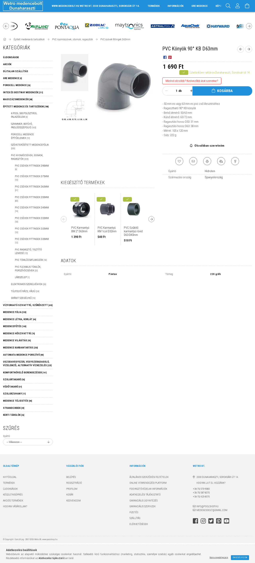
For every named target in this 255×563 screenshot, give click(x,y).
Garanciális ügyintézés (143, 500)
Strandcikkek (13, 407)
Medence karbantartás (20, 347)
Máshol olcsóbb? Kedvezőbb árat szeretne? (192, 81)
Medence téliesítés (17, 400)
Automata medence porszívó (23, 354)
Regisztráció (74, 482)
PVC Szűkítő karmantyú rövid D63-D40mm (133, 231)
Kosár (69, 494)
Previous (6, 26)
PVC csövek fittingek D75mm (32, 178)
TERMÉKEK (154, 5)
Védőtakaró (12, 386)
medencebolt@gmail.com (211, 510)
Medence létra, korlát (19, 319)
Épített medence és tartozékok (26, 106)
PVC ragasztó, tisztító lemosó (28, 251)
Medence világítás (17, 340)
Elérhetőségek (138, 524)
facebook (195, 521)
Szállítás (134, 518)
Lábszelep (22, 277)
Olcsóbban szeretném (209, 145)
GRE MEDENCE (199, 5)
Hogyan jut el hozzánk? (209, 482)
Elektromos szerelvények (28, 284)
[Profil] (237, 6)
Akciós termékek (13, 500)
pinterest (218, 521)
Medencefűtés (14, 326)
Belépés (71, 477)
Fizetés (133, 512)
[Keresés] (228, 6)
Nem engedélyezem (219, 557)
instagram (203, 521)
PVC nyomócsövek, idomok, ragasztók (27, 157)
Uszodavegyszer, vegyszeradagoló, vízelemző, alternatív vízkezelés (27, 363)
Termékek (9, 482)
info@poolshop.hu (207, 506)
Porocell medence (16, 85)
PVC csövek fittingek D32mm (32, 220)
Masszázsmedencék (17, 99)
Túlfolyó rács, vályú (25, 291)
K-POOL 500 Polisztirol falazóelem (24, 115)
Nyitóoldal (10, 477)
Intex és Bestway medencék (23, 92)
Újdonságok (10, 488)
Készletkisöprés (13, 494)
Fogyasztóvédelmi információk (148, 488)
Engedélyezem (240, 557)
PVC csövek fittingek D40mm (32, 209)
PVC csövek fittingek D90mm (32, 167)
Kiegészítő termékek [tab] (83, 182)
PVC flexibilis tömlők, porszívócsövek (28, 268)
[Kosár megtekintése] (247, 6)
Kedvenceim (73, 500)
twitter (211, 521)
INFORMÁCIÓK (175, 5)
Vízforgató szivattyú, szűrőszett (28, 305)
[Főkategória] (5, 39)
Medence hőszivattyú (19, 333)
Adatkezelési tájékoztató (145, 494)
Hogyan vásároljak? (15, 506)
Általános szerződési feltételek (149, 477)
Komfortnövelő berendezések (25, 372)
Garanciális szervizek (142, 506)
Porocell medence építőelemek (22, 136)
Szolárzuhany (14, 393)
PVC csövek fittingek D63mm (32, 188)
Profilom (71, 488)
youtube (226, 521)
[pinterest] (169, 57)
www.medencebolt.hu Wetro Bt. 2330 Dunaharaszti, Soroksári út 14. (96, 5)
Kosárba (225, 90)
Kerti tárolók (13, 414)
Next (249, 26)
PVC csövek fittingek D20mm (32, 240)
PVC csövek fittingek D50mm (32, 199)
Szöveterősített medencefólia (30, 146)
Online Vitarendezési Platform (148, 482)
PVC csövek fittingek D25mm (32, 230)
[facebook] (164, 57)
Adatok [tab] (68, 260)
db (180, 91)
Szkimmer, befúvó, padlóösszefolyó (23, 125)
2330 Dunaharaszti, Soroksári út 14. (217, 477)
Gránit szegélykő (23, 297)
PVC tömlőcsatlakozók (31, 259)
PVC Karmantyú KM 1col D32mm (107, 229)
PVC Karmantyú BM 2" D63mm (80, 229)
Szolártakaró (14, 379)
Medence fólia (14, 312)
